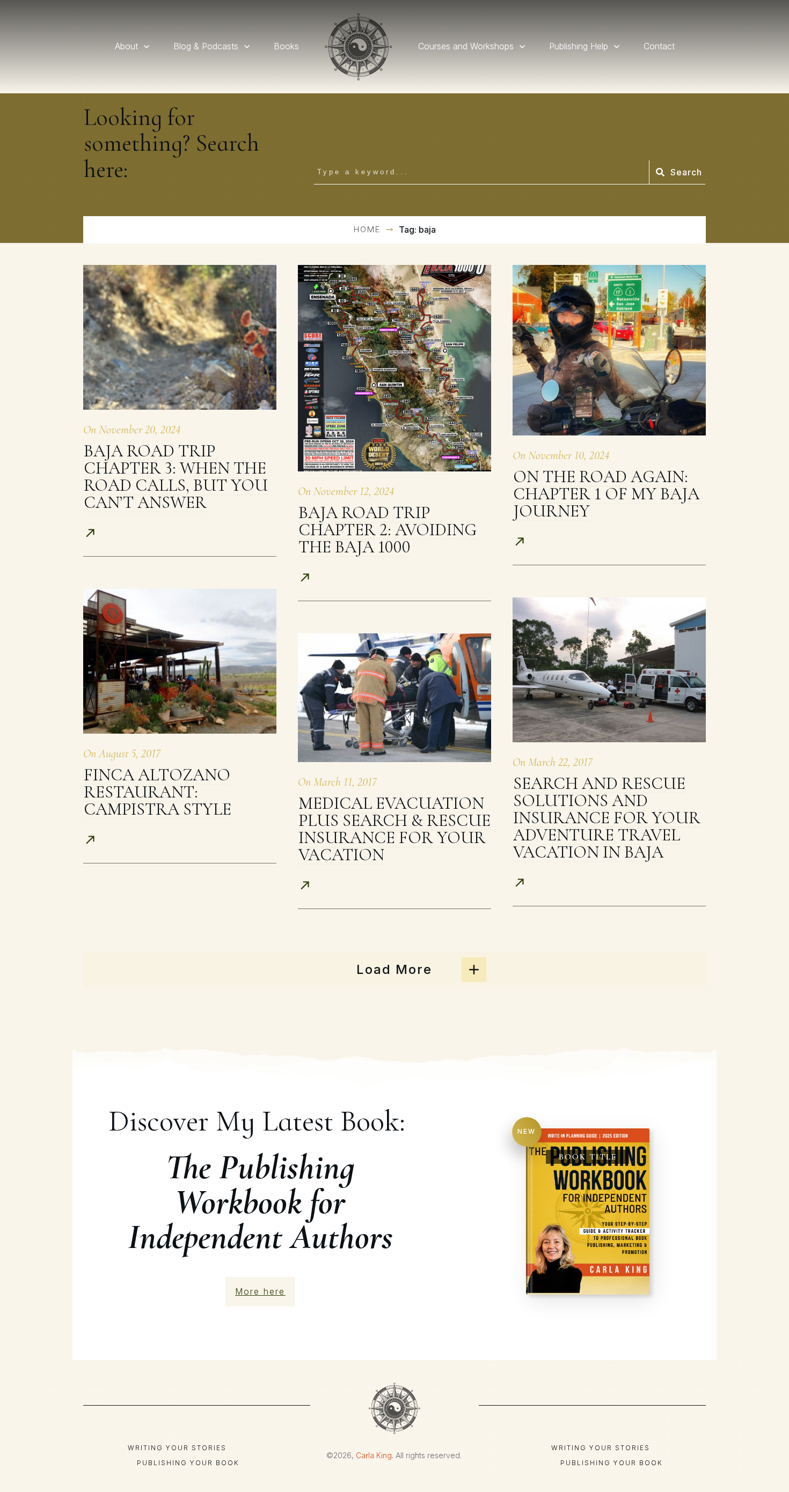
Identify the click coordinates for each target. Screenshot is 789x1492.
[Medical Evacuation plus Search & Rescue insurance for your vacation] (394, 697)
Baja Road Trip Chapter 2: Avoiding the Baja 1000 (387, 529)
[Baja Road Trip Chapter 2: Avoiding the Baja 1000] (394, 368)
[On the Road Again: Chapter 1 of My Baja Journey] (609, 350)
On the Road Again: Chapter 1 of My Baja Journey (606, 493)
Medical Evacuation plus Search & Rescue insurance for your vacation (394, 829)
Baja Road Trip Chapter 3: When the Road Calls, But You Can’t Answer (176, 476)
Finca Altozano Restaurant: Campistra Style (157, 791)
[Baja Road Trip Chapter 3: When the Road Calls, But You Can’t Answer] (179, 337)
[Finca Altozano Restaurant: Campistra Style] (179, 661)
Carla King (374, 1455)
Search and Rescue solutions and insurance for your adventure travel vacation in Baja (606, 817)
